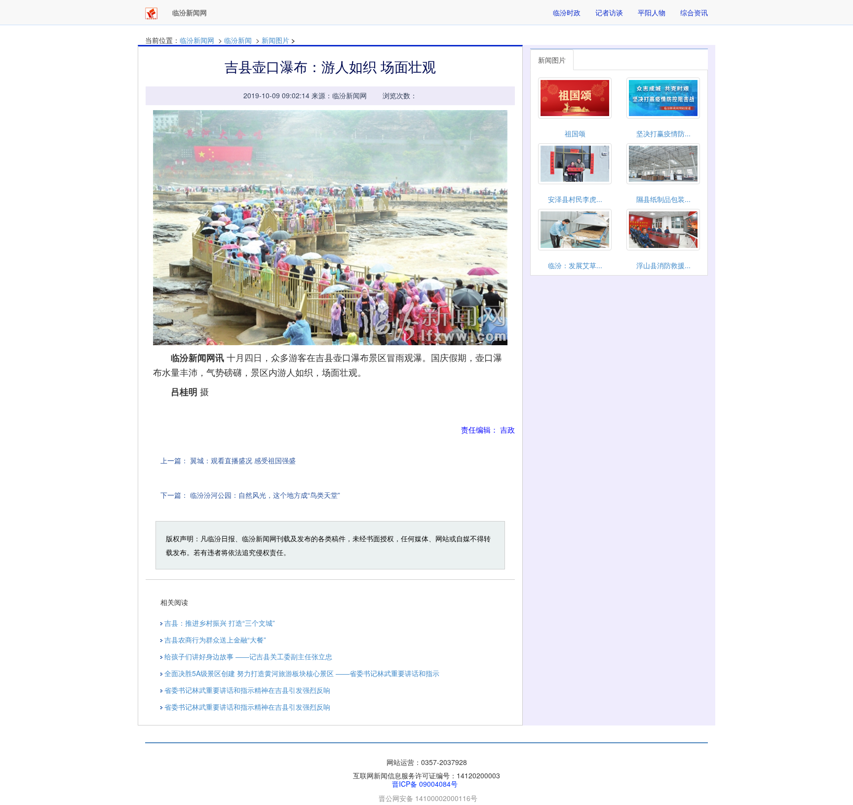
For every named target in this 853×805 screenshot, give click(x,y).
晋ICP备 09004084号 (425, 784)
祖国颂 (575, 133)
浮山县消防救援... (663, 265)
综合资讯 (694, 12)
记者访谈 (609, 12)
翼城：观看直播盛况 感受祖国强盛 (243, 460)
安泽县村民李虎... (575, 199)
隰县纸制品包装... (663, 199)
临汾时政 (567, 12)
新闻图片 (275, 40)
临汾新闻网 (197, 40)
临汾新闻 (238, 40)
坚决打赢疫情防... (663, 133)
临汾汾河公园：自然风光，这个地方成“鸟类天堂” (265, 495)
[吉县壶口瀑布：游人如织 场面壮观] (330, 228)
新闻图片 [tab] (552, 60)
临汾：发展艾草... (575, 265)
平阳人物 (651, 12)
